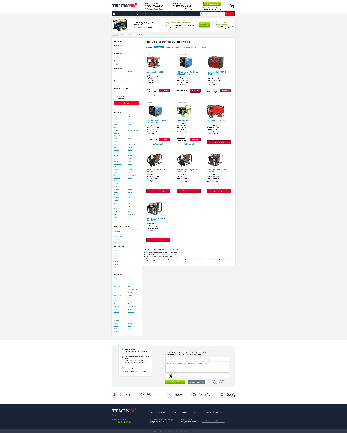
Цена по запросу (219, 142)
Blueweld (116, 133)
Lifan (129, 141)
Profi (129, 161)
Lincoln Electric (132, 144)
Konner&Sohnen (132, 289)
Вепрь (130, 209)
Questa (130, 167)
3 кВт (115, 250)
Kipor (129, 127)
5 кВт (115, 253)
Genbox (116, 197)
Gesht (116, 206)
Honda (116, 220)
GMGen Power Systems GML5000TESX (187, 73)
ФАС (115, 181)
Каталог (119, 14)
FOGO (116, 186)
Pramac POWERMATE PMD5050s (216, 73)
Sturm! (130, 189)
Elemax (116, 155)
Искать (229, 14)
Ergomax (116, 169)
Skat (129, 183)
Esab (115, 172)
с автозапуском (118, 236)
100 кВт (116, 267)
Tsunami (130, 203)
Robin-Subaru (132, 175)
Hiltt (115, 214)
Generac (116, 200)
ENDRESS (116, 161)
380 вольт (117, 242)
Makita (130, 147)
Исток (129, 124)
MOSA (129, 152)
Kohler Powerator (133, 130)
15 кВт (116, 259)
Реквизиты (196, 412)
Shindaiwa (131, 181)
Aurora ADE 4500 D (155, 72)
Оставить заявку (212, 4)
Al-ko (115, 119)
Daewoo (116, 144)
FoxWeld (116, 189)
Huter (129, 116)
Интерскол (131, 122)
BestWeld (117, 130)
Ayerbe (116, 124)
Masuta (130, 150)
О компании (130, 14)
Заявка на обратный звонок (213, 421)
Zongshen (131, 214)
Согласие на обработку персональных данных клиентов (219, 382)
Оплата (149, 14)
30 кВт (116, 261)
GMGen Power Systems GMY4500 (156, 170)
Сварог (130, 192)
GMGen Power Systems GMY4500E (187, 170)
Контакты (171, 14)
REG (129, 172)
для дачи (116, 234)
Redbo (130, 169)
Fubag (116, 192)
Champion (117, 141)
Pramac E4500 (183, 120)
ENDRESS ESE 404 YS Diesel (216, 121)
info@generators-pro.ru (213, 7)
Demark (116, 150)
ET (115, 175)
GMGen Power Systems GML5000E (156, 219)
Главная (151, 412)
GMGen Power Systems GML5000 (217, 170)
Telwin (130, 195)
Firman (116, 183)
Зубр (129, 217)
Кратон (130, 136)
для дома (117, 231)
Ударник (130, 206)
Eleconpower (117, 152)
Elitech (116, 158)
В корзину (164, 90)
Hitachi (116, 217)
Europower (117, 178)
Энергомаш (117, 164)
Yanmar (130, 211)
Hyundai (130, 119)
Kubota (130, 138)
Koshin (130, 133)
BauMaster (117, 127)
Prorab (130, 164)
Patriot (130, 155)
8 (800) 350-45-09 (154, 6)
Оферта (208, 412)
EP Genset (117, 167)
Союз (129, 186)
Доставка (140, 14)
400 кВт (116, 270)
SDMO (130, 178)
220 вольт (117, 239)
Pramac (130, 158)
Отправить (175, 382)
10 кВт (116, 256)
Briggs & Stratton (118, 136)
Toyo (129, 197)
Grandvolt (117, 211)
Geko (115, 195)
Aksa (115, 116)
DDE (115, 147)
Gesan (116, 203)
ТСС (129, 200)
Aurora (116, 122)
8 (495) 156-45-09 (182, 6)
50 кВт (116, 264)
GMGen (116, 209)
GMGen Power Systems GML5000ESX (156, 121)
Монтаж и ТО (160, 14)
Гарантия (219, 412)
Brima (115, 138)
